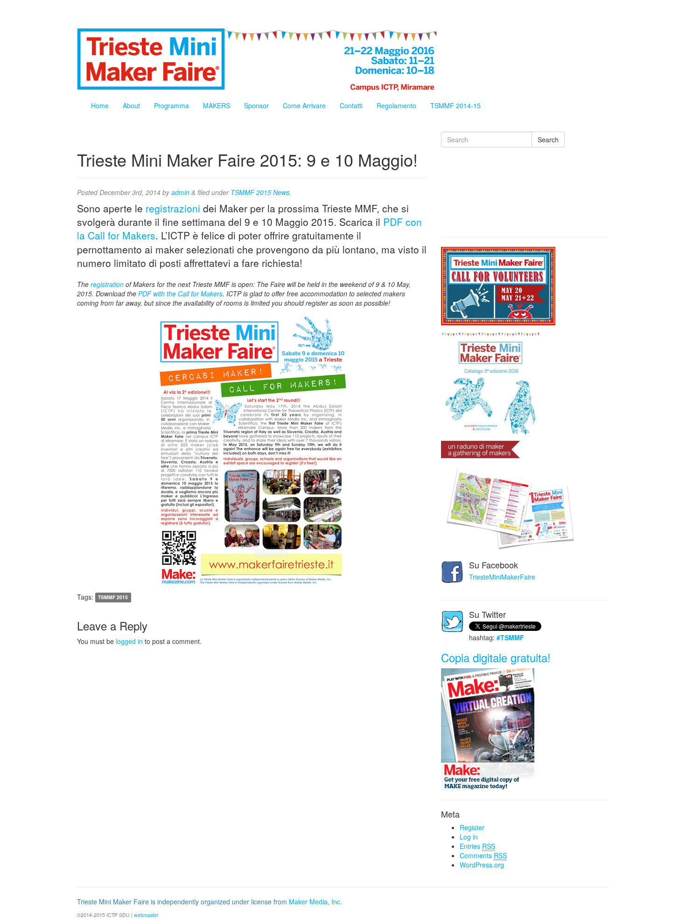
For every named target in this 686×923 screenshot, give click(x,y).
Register (472, 827)
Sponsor (256, 105)
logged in (129, 641)
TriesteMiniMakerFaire (502, 576)
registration (107, 284)
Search (548, 139)
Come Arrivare (304, 105)
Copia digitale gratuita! (496, 657)
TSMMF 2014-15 (455, 105)
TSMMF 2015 (113, 597)
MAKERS (216, 105)
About (131, 105)
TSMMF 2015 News (260, 192)
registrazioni (173, 208)
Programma (171, 105)
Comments (483, 855)
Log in (469, 836)
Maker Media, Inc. (315, 901)
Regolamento (396, 105)
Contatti (351, 105)
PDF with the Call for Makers (180, 293)
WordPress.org (482, 864)
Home (100, 105)
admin (180, 192)
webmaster (146, 914)
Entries (477, 846)
